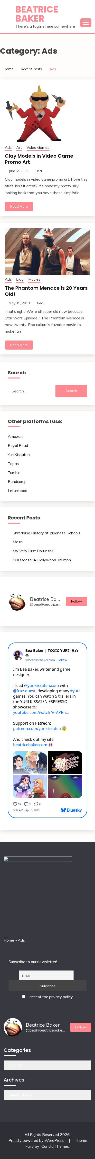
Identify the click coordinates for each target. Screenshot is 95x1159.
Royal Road (18, 445)
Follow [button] (76, 601)
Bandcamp (17, 481)
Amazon (15, 436)
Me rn (18, 541)
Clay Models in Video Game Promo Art (39, 158)
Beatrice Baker (36, 14)
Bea (39, 171)
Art (19, 147)
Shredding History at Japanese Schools (46, 532)
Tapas (13, 463)
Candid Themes (55, 1146)
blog (20, 279)
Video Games (38, 147)
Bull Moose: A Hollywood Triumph (42, 559)
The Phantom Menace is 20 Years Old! (46, 291)
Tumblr (13, 472)
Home (9, 940)
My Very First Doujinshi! (33, 550)
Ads (8, 147)
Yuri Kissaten (19, 454)
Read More (19, 206)
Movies (34, 279)
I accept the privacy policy (50, 996)
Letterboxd (17, 490)
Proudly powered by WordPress (37, 1140)
